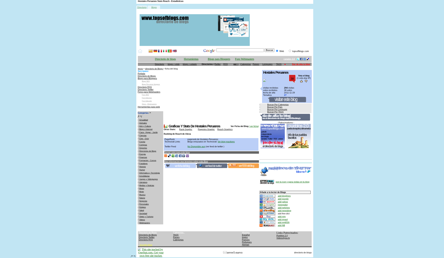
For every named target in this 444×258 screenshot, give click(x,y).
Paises (256, 64)
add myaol (283, 219)
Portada (141, 73)
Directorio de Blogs (147, 76)
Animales (143, 123)
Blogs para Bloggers (219, 59)
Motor (141, 188)
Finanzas (143, 157)
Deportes (143, 148)
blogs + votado (190, 64)
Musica (142, 195)
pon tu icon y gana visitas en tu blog (292, 182)
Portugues (247, 242)
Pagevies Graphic (206, 129)
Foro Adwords (147, 101)
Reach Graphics (225, 129)
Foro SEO (145, 95)
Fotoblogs (143, 164)
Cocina (142, 142)
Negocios (143, 201)
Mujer (141, 192)
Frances (246, 240)
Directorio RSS (145, 87)
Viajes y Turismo (146, 217)
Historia (142, 167)
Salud (141, 210)
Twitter (218, 64)
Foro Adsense (147, 98)
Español (246, 235)
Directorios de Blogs (147, 151)
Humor (142, 170)
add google (283, 199)
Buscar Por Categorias (278, 104)
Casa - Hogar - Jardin (148, 132)
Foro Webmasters (244, 59)
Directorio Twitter (145, 89)
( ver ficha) (254, 126)
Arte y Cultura (145, 126)
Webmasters (144, 223)
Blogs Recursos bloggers (151, 84)
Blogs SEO (146, 81)
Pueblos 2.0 (282, 235)
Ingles (245, 237)
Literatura (143, 182)
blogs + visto (174, 64)
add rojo (282, 216)
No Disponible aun (196, 146)
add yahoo (283, 202)
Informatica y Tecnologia (149, 173)
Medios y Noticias (146, 185)
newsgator (283, 205)
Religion (142, 207)
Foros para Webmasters (149, 92)
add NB (281, 225)
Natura (142, 198)
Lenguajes (267, 64)
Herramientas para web (149, 107)
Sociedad (143, 213)
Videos (142, 220)
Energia (142, 154)
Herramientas (191, 59)
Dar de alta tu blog (301, 64)
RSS (225, 64)
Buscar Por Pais (274, 107)
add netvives (284, 208)
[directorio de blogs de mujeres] (195, 45)
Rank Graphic (185, 129)
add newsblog (284, 210)
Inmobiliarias (144, 176)
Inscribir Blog (146, 245)
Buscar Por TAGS (275, 112)
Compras (143, 145)
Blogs (154, 7)
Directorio (142, 7)
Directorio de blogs (165, 59)
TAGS (278, 64)
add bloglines (284, 196)
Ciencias (143, 135)
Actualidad (143, 120)
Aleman (245, 244)
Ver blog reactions (226, 142)
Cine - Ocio (144, 139)
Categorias (245, 64)
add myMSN (283, 222)
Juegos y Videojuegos (148, 179)
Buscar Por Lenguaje (277, 109)
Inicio (140, 69)
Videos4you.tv (283, 238)
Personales (144, 204)
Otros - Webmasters (149, 104)
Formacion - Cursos (147, 160)
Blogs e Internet (145, 129)
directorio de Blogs (154, 69)
